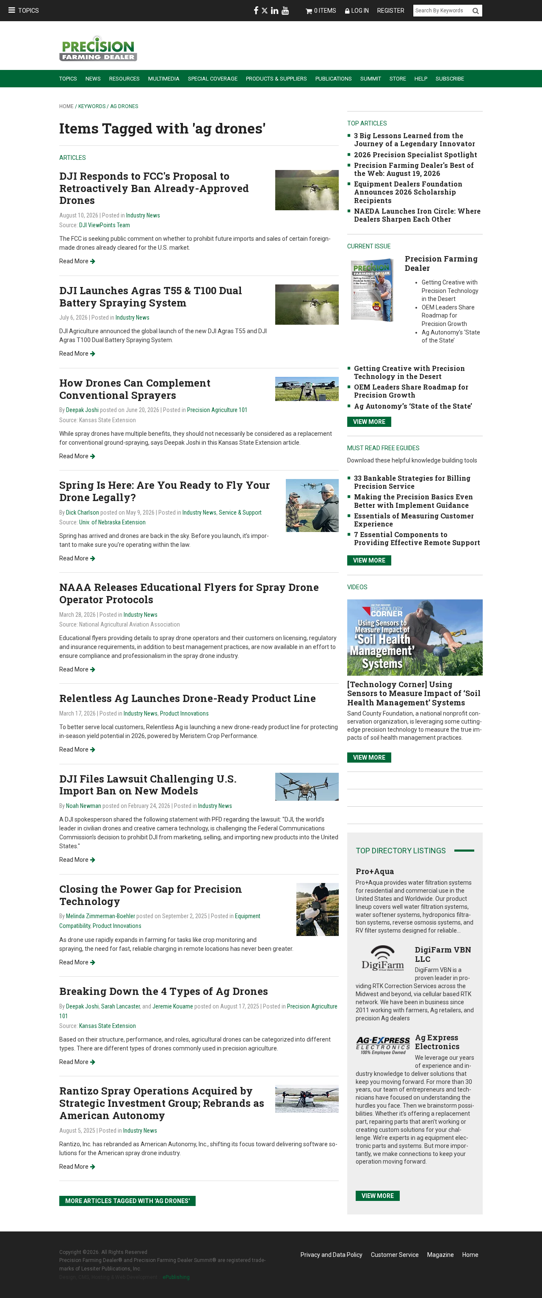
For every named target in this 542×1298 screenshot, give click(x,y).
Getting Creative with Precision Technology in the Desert (409, 372)
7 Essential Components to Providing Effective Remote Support (417, 538)
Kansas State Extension (107, 1025)
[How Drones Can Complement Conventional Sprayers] (307, 388)
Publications (333, 78)
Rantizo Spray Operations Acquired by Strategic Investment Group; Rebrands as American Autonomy (161, 1103)
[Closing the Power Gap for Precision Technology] (317, 909)
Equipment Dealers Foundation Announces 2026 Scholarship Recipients (408, 191)
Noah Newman (83, 805)
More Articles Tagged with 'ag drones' (127, 1201)
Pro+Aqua (375, 871)
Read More (73, 261)
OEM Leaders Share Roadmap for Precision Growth (411, 390)
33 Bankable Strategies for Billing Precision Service (412, 482)
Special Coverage (213, 78)
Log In (360, 10)
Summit (370, 78)
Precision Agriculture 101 (217, 410)
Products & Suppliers (276, 78)
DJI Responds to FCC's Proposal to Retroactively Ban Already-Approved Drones (154, 188)
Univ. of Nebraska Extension (112, 522)
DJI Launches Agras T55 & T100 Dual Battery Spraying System (150, 296)
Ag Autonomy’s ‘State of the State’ (413, 405)
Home (66, 106)
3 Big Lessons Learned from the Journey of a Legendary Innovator (414, 139)
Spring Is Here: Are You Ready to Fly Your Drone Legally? (164, 491)
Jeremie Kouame (172, 1006)
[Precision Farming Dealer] (372, 290)
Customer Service (395, 1254)
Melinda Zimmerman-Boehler (100, 916)
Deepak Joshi (82, 410)
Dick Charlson (82, 512)
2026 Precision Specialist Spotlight (415, 154)
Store (398, 78)
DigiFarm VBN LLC (443, 954)
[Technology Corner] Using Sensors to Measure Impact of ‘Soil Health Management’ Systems (414, 693)
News (93, 78)
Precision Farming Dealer (441, 263)
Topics (28, 10)
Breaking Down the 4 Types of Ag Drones (163, 991)
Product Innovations (184, 713)
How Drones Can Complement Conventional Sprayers (134, 389)
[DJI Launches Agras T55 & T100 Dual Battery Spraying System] (307, 304)
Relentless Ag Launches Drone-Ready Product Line (187, 698)
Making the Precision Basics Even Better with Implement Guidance (413, 500)
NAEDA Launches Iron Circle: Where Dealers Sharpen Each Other (417, 214)
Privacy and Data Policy (331, 1254)
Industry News (143, 215)
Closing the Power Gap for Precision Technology (150, 895)
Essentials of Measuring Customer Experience (414, 519)
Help (421, 78)
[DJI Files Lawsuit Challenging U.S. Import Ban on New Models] (307, 786)
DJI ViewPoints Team (104, 225)
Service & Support (240, 512)
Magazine (440, 1254)
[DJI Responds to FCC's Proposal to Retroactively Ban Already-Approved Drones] (307, 190)
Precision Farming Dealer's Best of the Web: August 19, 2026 (414, 169)
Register (390, 10)
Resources (124, 78)
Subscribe (450, 78)
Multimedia (164, 78)
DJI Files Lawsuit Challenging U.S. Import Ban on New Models (148, 785)
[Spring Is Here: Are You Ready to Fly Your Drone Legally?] (312, 505)
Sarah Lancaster (120, 1006)
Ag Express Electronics (437, 1042)
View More (369, 421)
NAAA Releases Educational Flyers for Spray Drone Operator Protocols (189, 593)
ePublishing (176, 1277)
